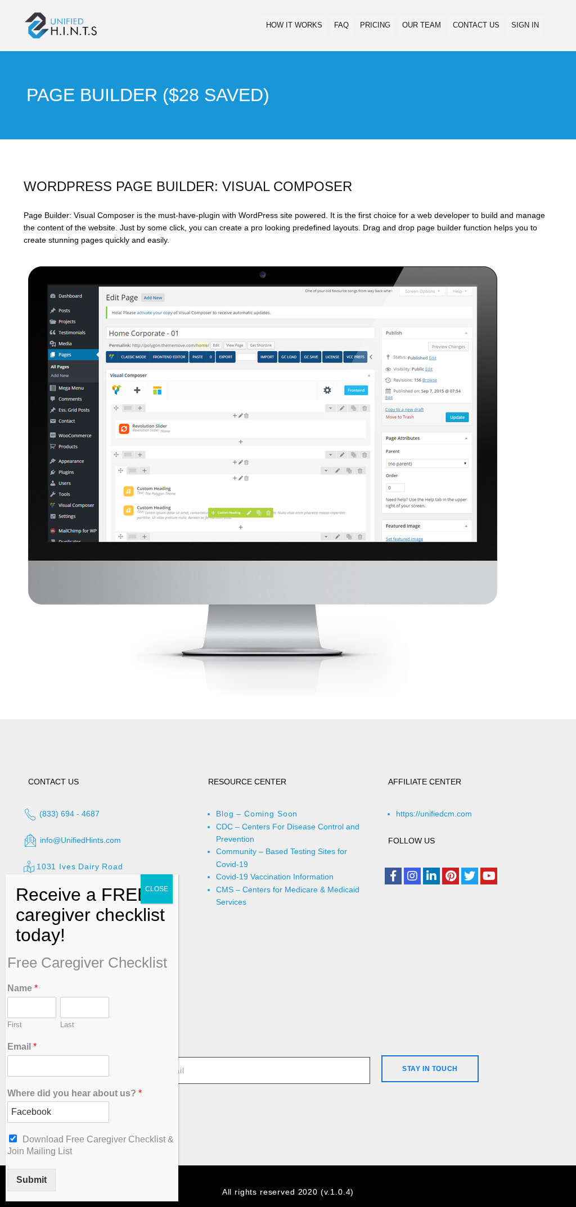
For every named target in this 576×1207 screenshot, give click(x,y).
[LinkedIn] (431, 876)
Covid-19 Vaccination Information (275, 876)
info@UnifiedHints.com (80, 840)
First (14, 1024)
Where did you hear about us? (74, 1093)
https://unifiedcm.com (434, 813)
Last (67, 1024)
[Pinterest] (450, 876)
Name (22, 988)
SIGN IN (525, 25)
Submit (31, 1180)
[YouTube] (488, 876)
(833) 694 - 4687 (68, 813)
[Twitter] (469, 876)
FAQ (341, 25)
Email (22, 1046)
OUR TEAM (421, 25)
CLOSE (156, 889)
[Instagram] (412, 876)
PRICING (375, 25)
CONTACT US (476, 25)
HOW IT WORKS (294, 25)
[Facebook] (393, 876)
